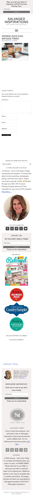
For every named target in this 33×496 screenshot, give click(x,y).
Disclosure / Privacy (11, 364)
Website (4, 129)
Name (4, 116)
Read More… (6, 191)
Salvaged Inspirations (16, 20)
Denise (10, 40)
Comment (5, 100)
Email (4, 122)
